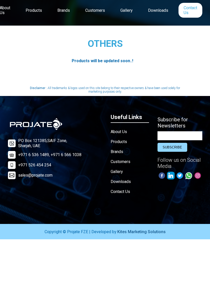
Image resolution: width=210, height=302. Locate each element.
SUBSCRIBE (172, 147)
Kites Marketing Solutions (141, 231)
